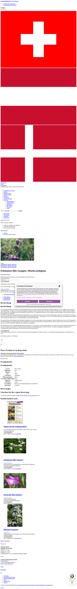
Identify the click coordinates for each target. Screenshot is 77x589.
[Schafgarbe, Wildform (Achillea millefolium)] (15, 456)
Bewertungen (7, 299)
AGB (17, 585)
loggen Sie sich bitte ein (22, 395)
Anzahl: (2, 279)
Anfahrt (2, 566)
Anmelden (6, 216)
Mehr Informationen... (19, 356)
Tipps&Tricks (7, 581)
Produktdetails (7, 298)
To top (2, 587)
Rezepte (5, 582)
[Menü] (74, 574)
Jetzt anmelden (4, 230)
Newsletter (6, 575)
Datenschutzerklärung (30, 585)
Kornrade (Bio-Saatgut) (13, 495)
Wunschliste (6, 215)
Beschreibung (7, 297)
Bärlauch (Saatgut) (11, 529)
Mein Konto (6, 213)
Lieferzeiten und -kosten (9, 577)
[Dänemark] (38, 181)
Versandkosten (14, 292)
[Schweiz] (38, 67)
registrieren (32, 395)
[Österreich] (38, 124)
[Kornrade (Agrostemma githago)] (15, 491)
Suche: (2, 210)
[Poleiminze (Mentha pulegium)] (8, 264)
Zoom (2, 263)
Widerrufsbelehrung (40, 585)
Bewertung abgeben (5, 274)
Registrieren (6, 217)
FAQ (5, 580)
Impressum (22, 585)
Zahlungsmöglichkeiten (9, 578)
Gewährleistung (49, 585)
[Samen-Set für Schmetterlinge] (15, 423)
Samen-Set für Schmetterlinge (15, 426)
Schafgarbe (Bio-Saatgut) (13, 460)
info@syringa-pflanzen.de (7, 563)
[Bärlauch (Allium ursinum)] (15, 526)
